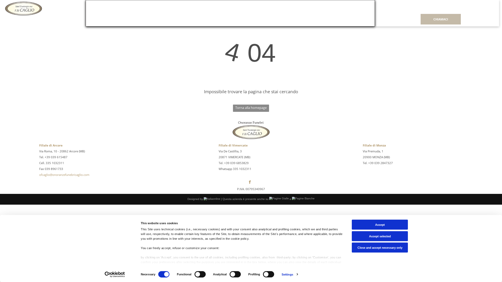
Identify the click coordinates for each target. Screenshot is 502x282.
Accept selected (380, 236)
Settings (287, 274)
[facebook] (249, 183)
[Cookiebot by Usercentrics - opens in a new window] (115, 274)
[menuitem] (168, 9)
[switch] (200, 274)
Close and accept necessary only (379, 247)
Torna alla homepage (251, 108)
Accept (380, 224)
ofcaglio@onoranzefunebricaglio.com (64, 175)
